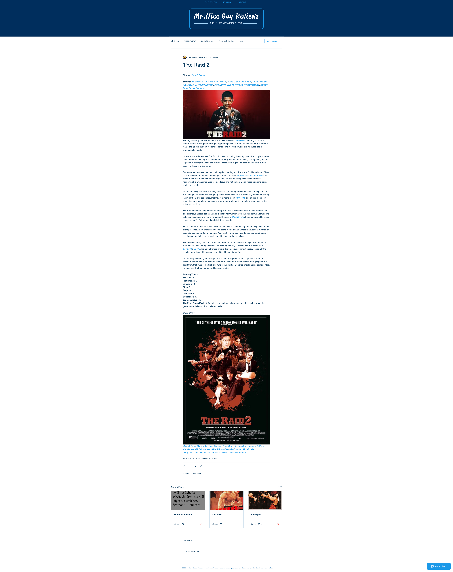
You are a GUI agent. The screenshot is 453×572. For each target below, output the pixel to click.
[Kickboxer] (227, 500)
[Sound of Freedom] (188, 500)
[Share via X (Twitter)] (190, 466)
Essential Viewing (226, 41)
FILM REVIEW (189, 41)
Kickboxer (217, 514)
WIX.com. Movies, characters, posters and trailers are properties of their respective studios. (242, 568)
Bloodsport (256, 514)
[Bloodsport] (265, 500)
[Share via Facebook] (184, 466)
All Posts (175, 41)
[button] (258, 41)
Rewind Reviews (207, 41)
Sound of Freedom (183, 514)
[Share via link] (201, 466)
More (241, 41)
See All (279, 487)
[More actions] (268, 57)
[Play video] (226, 114)
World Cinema (201, 458)
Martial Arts (213, 458)
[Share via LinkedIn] (195, 466)
